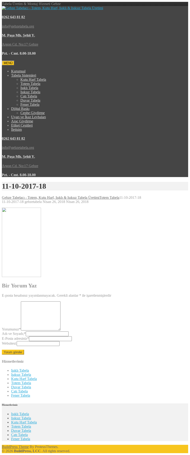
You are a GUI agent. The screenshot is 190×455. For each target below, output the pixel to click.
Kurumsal (18, 71)
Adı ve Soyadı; (14, 334)
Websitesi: (9, 343)
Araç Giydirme (22, 121)
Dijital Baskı (20, 109)
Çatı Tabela (28, 96)
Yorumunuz (11, 329)
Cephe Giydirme (32, 113)
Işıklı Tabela (29, 88)
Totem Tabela (30, 84)
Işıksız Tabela (30, 92)
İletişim (16, 129)
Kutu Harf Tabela (33, 79)
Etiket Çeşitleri (22, 125)
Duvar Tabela (30, 100)
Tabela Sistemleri (23, 75)
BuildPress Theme (15, 447)
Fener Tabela (29, 104)
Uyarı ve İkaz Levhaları (28, 117)
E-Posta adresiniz (15, 338)
